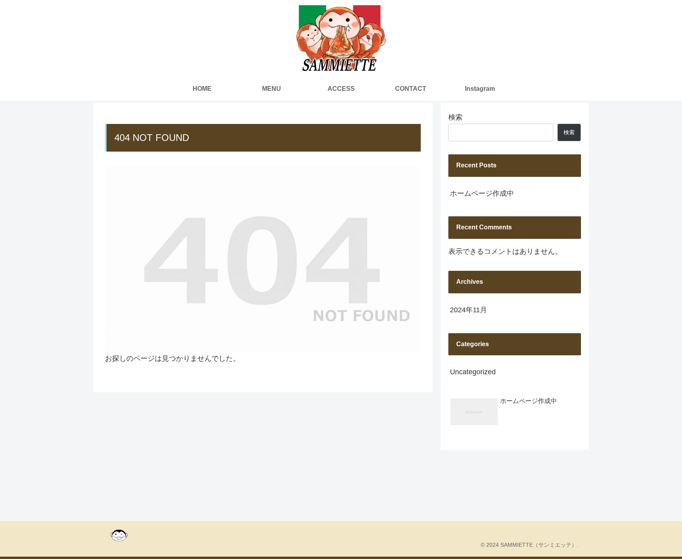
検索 (455, 117)
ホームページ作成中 (482, 193)
